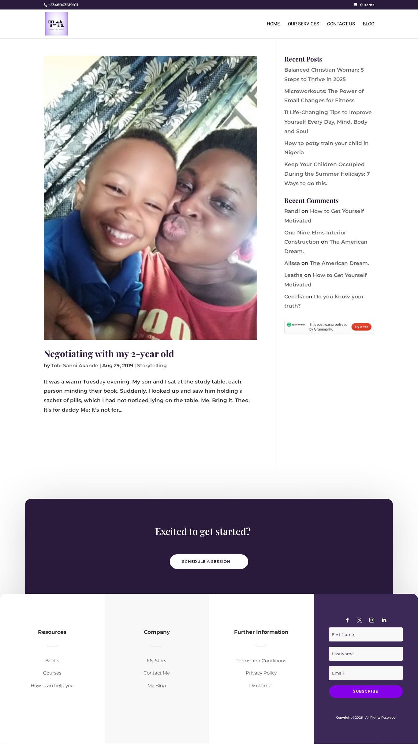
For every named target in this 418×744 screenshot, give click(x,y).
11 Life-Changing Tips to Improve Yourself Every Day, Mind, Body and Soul (328, 121)
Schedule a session (206, 561)
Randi (292, 211)
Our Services (303, 24)
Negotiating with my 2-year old (109, 353)
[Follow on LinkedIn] (384, 620)
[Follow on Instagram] (372, 620)
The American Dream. (339, 263)
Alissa (292, 263)
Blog (368, 24)
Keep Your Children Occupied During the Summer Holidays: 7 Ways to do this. (327, 173)
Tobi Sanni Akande (74, 365)
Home (273, 24)
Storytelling (152, 365)
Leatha (293, 275)
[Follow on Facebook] (347, 620)
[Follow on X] (359, 620)
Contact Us (341, 24)
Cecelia (294, 296)
